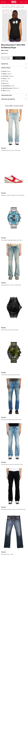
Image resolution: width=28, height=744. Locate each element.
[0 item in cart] (25, 2)
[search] (4, 2)
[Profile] (21, 2)
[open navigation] (2, 2)
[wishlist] (23, 2)
